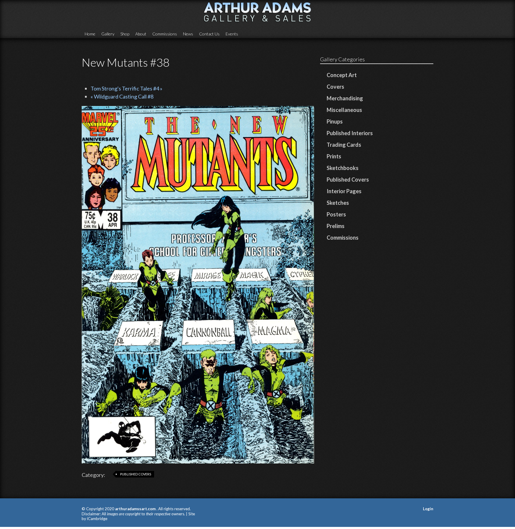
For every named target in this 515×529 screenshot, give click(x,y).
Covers (335, 86)
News (188, 33)
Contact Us (209, 33)
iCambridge (97, 518)
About (140, 33)
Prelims (336, 226)
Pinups (335, 121)
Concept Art (342, 75)
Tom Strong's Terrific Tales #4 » (126, 88)
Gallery (107, 33)
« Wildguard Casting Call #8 (122, 96)
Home (90, 33)
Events (232, 33)
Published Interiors (350, 133)
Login (428, 508)
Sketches (338, 202)
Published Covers (135, 474)
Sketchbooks (343, 168)
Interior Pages (344, 191)
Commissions (164, 33)
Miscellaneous (344, 110)
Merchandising (345, 98)
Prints (334, 156)
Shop (124, 33)
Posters (336, 214)
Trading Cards (344, 144)
